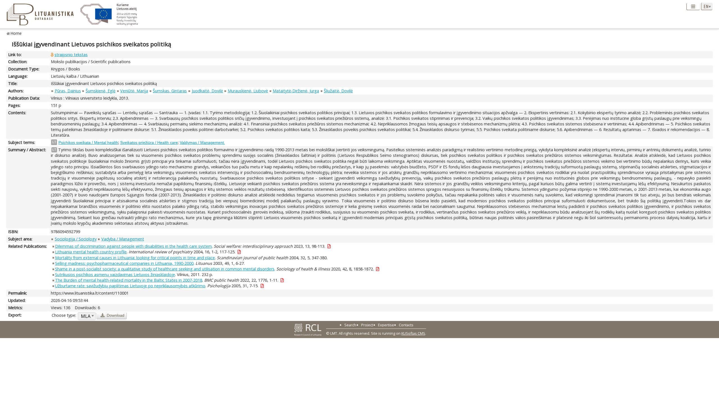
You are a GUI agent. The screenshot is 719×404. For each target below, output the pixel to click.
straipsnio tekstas (71, 54)
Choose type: (64, 315)
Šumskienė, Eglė (100, 90)
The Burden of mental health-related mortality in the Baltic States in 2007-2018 (128, 280)
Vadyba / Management (122, 239)
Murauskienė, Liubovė (248, 90)
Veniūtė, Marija (134, 90)
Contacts (406, 324)
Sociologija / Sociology (76, 239)
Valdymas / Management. (202, 142)
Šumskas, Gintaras (170, 90)
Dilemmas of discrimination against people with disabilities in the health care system (133, 246)
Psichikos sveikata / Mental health (88, 142)
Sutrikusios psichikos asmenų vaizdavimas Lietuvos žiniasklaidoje (115, 274)
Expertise (386, 324)
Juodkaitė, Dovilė (207, 90)
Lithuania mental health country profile (91, 251)
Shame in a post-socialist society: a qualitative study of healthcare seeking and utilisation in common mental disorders (164, 269)
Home (16, 33)
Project (367, 324)
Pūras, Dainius (68, 90)
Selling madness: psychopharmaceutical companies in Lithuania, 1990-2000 (124, 263)
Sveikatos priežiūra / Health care (149, 142)
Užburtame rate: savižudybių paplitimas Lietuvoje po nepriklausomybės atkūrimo (130, 285)
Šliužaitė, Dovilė (338, 90)
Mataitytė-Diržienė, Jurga (296, 90)
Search (350, 324)
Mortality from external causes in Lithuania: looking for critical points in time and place (135, 257)
